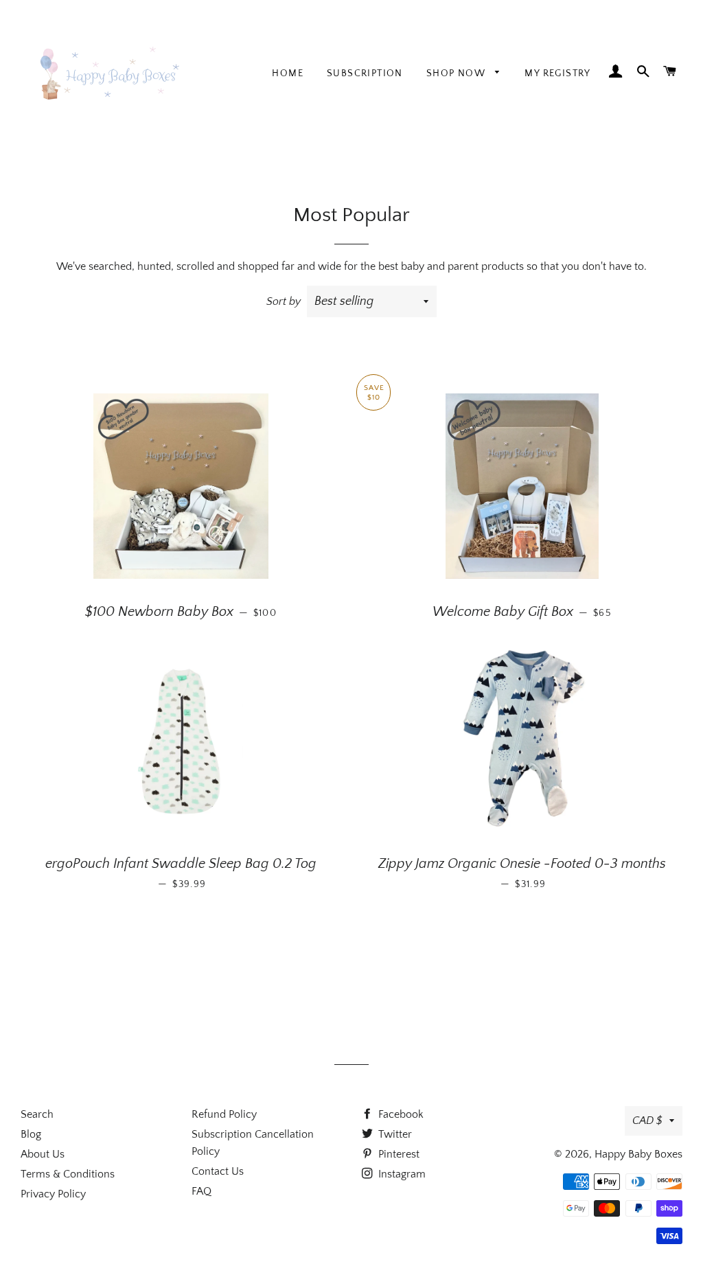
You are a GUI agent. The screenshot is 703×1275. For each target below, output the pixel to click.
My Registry (557, 73)
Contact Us (218, 1171)
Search (37, 1114)
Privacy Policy (53, 1194)
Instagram (401, 1174)
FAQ (201, 1191)
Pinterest (397, 1154)
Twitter (394, 1134)
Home (287, 73)
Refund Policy (224, 1114)
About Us (43, 1154)
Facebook (400, 1114)
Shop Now (457, 73)
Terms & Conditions (68, 1174)
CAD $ (647, 1120)
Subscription (365, 73)
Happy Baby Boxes (638, 1154)
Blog (31, 1134)
